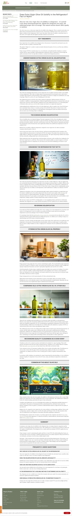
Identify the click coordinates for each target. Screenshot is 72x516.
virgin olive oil (27, 30)
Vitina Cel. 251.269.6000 (59, 500)
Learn (31, 2)
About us (36, 2)
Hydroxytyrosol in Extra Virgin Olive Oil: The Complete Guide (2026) (10, 26)
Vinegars (5, 500)
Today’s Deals (39, 493)
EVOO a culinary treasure (27, 417)
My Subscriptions (23, 497)
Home (3, 10)
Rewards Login (23, 495)
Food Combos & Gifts (7, 502)
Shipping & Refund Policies (42, 505)
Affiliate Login (23, 499)
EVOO (55, 46)
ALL (4, 493)
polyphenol (63, 192)
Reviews (38, 497)
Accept (67, 513)
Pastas (4, 497)
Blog (38, 504)
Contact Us (39, 502)
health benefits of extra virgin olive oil (41, 215)
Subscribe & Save (40, 495)
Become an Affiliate (24, 500)
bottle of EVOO (33, 103)
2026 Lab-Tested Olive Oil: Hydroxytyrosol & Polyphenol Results (10, 17)
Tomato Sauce (6, 499)
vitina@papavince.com (58, 502)
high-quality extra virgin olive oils (29, 345)
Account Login (23, 493)
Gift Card (5, 504)
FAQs (38, 499)
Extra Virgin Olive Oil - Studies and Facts (10, 10)
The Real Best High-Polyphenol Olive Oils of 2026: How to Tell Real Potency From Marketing (10, 21)
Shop (26, 2)
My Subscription (44, 2)
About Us (39, 500)
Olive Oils (5, 495)
